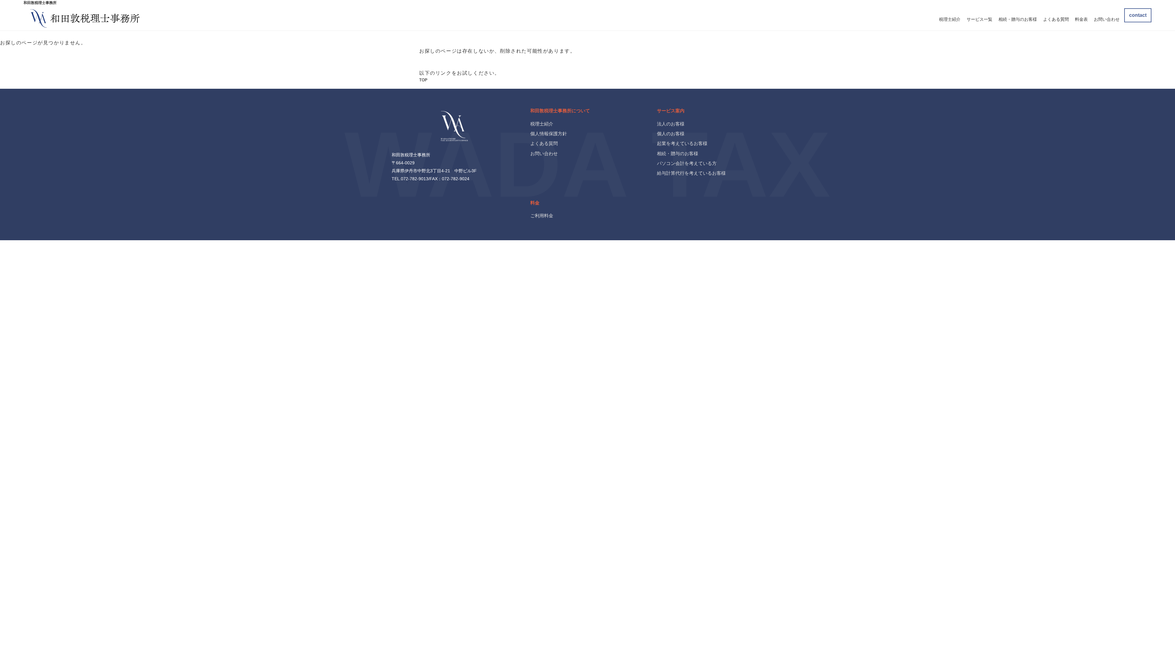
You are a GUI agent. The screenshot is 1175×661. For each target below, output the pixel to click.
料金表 (1081, 19)
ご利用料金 (541, 215)
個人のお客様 (670, 133)
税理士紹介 (950, 19)
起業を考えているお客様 (682, 143)
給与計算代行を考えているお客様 (691, 173)
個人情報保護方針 (548, 133)
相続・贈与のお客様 (1017, 19)
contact (1138, 15)
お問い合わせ (1107, 19)
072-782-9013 (414, 178)
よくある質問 (1056, 19)
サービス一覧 (979, 19)
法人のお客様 (670, 123)
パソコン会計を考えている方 (687, 163)
